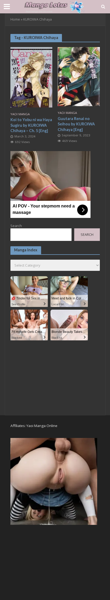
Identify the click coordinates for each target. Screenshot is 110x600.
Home (15, 19)
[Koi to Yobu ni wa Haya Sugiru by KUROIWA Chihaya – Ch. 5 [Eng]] (31, 76)
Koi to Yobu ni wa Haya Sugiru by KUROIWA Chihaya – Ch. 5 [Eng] (31, 125)
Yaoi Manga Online (41, 425)
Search (16, 225)
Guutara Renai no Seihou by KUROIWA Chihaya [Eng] (76, 124)
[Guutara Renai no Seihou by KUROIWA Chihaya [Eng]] (79, 76)
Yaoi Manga (20, 114)
